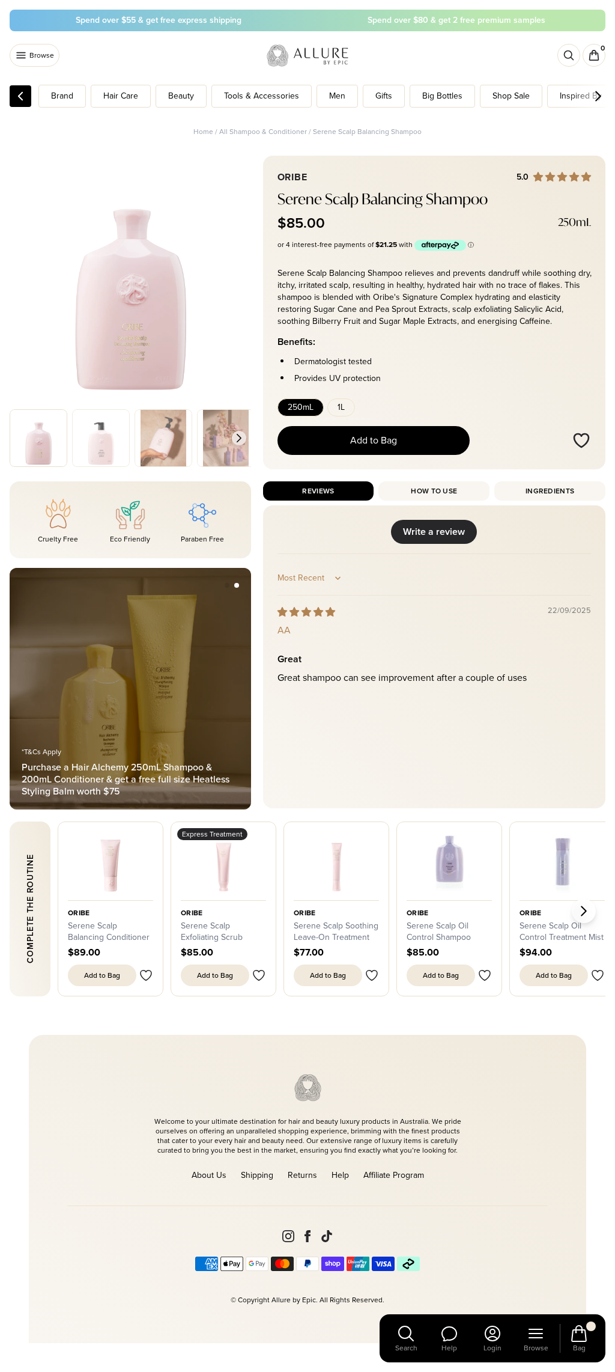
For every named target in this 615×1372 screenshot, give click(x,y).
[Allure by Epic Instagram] (288, 1236)
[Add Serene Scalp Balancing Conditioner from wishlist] (146, 975)
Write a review (434, 531)
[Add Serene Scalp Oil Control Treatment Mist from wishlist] (597, 975)
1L (341, 407)
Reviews (318, 491)
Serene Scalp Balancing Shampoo (367, 131)
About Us (209, 1175)
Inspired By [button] (581, 96)
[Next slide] (239, 438)
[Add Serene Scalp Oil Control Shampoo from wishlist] (484, 975)
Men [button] (337, 96)
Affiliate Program (393, 1175)
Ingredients (550, 491)
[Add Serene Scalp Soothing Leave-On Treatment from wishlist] (372, 975)
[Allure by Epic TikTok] (327, 1236)
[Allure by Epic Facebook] (307, 1236)
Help (340, 1175)
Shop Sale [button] (511, 96)
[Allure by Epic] (308, 55)
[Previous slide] (21, 438)
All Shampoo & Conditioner (263, 131)
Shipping (257, 1175)
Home (203, 131)
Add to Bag (373, 440)
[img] (306, 612)
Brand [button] (62, 96)
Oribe (192, 913)
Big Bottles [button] (442, 96)
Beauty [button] (181, 96)
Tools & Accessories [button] (261, 96)
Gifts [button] (383, 96)
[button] (227, 585)
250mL (301, 407)
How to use (434, 491)
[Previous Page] (20, 96)
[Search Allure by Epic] (568, 55)
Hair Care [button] (120, 96)
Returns (302, 1175)
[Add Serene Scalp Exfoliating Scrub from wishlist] (259, 975)
